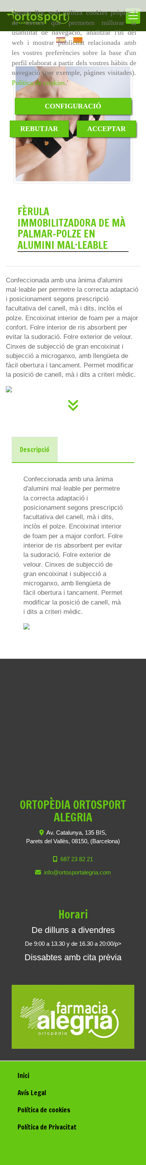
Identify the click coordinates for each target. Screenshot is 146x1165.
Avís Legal (32, 1093)
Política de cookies (38, 83)
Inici (23, 1075)
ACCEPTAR (106, 129)
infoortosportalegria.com (77, 872)
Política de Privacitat (47, 1127)
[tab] (35, 450)
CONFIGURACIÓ (73, 106)
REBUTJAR (39, 129)
